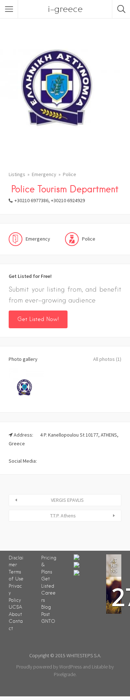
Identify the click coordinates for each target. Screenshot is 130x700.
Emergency (44, 174)
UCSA (15, 607)
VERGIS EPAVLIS (67, 500)
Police (69, 174)
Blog (46, 607)
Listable (100, 666)
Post (45, 614)
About (15, 614)
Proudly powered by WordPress (49, 666)
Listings (17, 174)
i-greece (65, 9)
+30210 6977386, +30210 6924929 (49, 200)
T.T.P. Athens (63, 515)
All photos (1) (107, 359)
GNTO (48, 621)
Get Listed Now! (38, 319)
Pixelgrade (64, 674)
